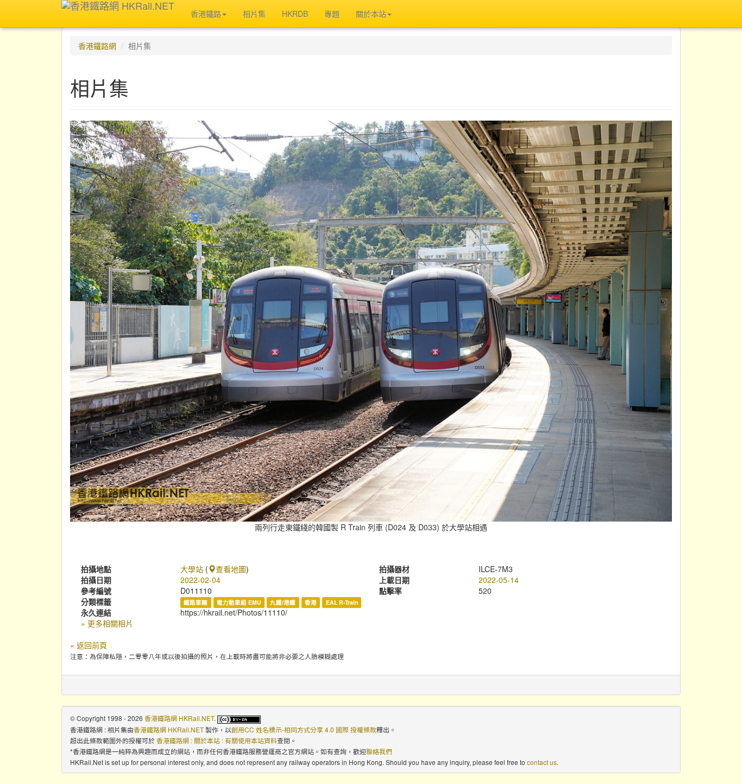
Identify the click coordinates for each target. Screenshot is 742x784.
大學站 (191, 568)
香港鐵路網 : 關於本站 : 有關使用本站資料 (216, 740)
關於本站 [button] (371, 13)
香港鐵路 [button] (206, 13)
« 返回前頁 (88, 644)
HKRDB (295, 13)
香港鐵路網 (97, 45)
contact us (542, 762)
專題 (331, 13)
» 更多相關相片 (107, 623)
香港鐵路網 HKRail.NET (179, 718)
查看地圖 (231, 568)
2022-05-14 (499, 579)
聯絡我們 (379, 751)
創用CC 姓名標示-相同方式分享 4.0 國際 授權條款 (303, 729)
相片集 (254, 13)
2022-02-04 (200, 579)
